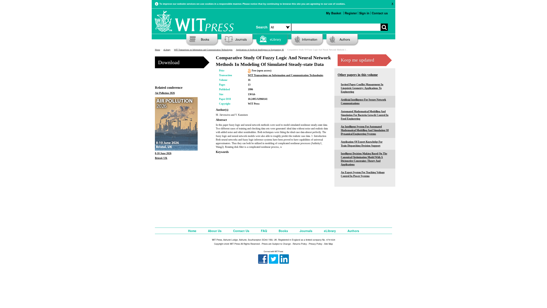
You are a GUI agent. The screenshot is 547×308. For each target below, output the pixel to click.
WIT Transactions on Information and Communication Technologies (203, 50)
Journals (241, 39)
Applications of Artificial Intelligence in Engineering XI (260, 50)
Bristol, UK (161, 158)
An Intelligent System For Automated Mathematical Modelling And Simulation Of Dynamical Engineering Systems (365, 130)
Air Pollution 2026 (165, 93)
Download (168, 62)
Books (205, 39)
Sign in (364, 13)
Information (309, 39)
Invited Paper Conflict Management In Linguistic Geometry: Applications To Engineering (362, 88)
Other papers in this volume (358, 75)
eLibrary (275, 39)
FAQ (264, 231)
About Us (215, 231)
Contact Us (241, 231)
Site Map (328, 243)
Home (157, 50)
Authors (345, 39)
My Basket (333, 13)
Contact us (380, 13)
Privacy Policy (315, 243)
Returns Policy (300, 243)
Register (351, 13)
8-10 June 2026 (163, 153)
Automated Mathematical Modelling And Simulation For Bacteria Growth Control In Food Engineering (364, 115)
